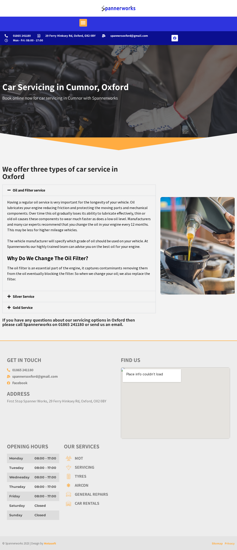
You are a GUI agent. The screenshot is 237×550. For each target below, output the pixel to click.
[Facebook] (175, 38)
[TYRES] (118, 476)
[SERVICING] (118, 467)
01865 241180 (71, 324)
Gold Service (23, 307)
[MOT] (118, 458)
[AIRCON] (118, 485)
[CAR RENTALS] (118, 503)
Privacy (230, 543)
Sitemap (217, 543)
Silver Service (23, 296)
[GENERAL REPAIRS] (118, 494)
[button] (83, 23)
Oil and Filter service (29, 190)
